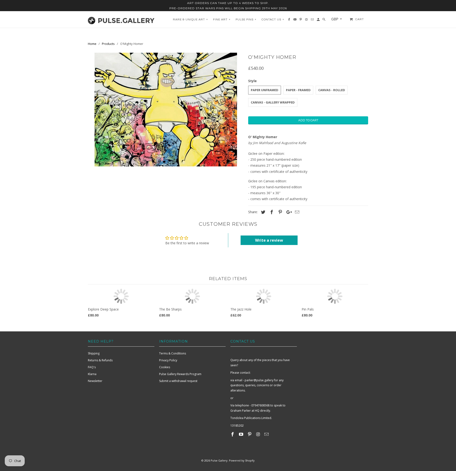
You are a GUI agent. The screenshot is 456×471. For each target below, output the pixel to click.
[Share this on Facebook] (271, 212)
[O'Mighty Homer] (165, 109)
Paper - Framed (298, 90)
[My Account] (318, 21)
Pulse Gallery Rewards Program (180, 374)
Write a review (269, 240)
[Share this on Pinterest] (279, 212)
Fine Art (221, 19)
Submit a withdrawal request (178, 381)
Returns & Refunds (100, 360)
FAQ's (92, 367)
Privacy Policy (168, 360)
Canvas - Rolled (331, 90)
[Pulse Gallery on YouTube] (241, 434)
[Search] (324, 21)
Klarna (92, 374)
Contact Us (272, 19)
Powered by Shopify (242, 460)
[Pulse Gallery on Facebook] (233, 434)
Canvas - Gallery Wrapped (273, 102)
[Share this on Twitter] (262, 212)
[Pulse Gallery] (121, 19)
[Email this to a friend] (296, 212)
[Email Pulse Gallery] (267, 434)
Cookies (164, 367)
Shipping (94, 353)
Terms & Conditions (172, 353)
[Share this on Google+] (288, 212)
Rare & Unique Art (190, 19)
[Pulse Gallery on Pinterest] (250, 434)
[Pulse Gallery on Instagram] (258, 434)
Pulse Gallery (219, 460)
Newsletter (95, 381)
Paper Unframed (264, 90)
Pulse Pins (246, 19)
